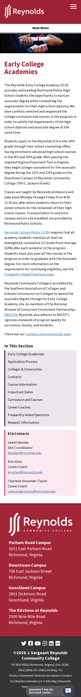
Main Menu (40, 28)
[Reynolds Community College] (24, 12)
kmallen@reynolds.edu (25, 472)
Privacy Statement (21, 676)
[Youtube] (37, 643)
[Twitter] (24, 643)
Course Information (22, 384)
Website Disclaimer (47, 676)
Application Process (22, 361)
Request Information (23, 422)
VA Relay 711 (55, 670)
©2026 (19, 653)
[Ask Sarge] (68, 691)
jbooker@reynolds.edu (24, 452)
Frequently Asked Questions (28, 414)
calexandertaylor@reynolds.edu (32, 491)
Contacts (14, 376)
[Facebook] (30, 643)
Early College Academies (26, 354)
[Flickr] (58, 643)
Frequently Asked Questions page (29, 274)
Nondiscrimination (27, 681)
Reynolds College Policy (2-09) (27, 232)
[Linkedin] (51, 643)
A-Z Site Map (49, 681)
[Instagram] (45, 643)
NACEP (11, 314)
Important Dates (20, 392)
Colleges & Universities (25, 369)
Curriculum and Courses (25, 399)
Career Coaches (19, 407)
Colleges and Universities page (48, 334)
